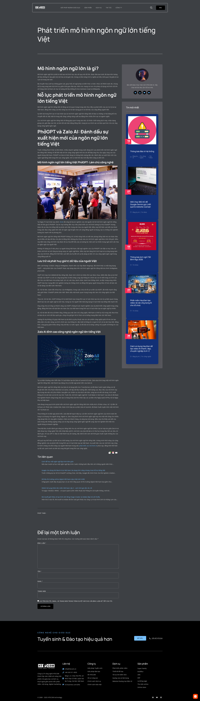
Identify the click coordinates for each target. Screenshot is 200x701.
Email (40, 581)
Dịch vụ (99, 8)
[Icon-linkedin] (140, 92)
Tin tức (109, 8)
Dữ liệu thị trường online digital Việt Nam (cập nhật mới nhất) (63, 479)
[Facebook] (135, 92)
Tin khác (151, 156)
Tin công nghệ (143, 156)
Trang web (42, 591)
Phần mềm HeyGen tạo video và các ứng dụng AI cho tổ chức (141, 303)
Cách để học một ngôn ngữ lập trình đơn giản (58, 462)
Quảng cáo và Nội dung (120, 678)
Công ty (119, 8)
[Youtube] (144, 92)
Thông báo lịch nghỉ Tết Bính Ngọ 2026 (140, 258)
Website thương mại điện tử (122, 681)
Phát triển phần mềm (119, 668)
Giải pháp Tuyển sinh (95, 668)
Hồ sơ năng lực (93, 678)
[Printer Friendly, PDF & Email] (113, 452)
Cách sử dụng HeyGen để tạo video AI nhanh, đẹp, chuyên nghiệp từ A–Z (141, 348)
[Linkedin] (160, 697)
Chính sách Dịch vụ (94, 681)
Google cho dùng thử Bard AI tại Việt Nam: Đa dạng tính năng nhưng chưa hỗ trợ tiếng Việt (73, 470)
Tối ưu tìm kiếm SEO (119, 675)
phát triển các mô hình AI (88, 446)
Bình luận (42, 543)
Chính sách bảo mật (94, 684)
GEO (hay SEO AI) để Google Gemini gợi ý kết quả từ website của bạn (140, 204)
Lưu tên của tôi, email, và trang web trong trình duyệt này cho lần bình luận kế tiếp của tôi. (76, 601)
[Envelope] (149, 92)
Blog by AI (135, 156)
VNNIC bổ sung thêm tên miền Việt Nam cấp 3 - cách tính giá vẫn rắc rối (67, 488)
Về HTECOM (92, 675)
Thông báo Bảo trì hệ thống (142, 151)
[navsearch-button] (151, 8)
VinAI (62, 222)
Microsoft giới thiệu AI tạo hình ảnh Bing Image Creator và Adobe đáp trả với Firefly (71, 497)
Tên (39, 571)
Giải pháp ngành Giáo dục (70, 8)
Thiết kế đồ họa (117, 671)
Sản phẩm (88, 8)
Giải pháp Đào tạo (94, 671)
